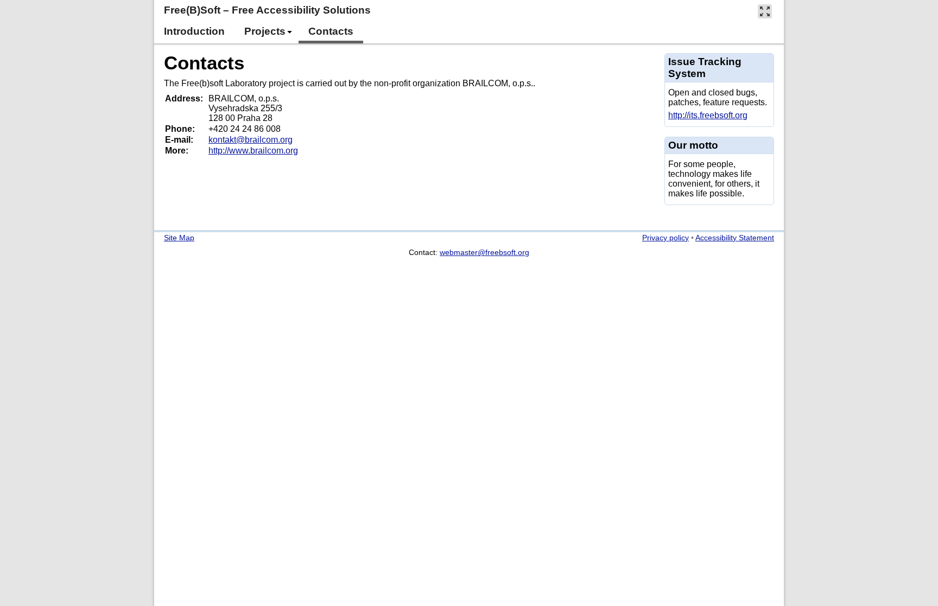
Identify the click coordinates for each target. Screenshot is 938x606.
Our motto (693, 145)
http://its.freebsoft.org (707, 115)
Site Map (179, 237)
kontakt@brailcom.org (250, 139)
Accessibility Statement (734, 237)
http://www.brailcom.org (253, 150)
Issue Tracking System (704, 67)
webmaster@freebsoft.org (484, 252)
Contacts (204, 62)
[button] (765, 11)
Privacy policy (665, 237)
